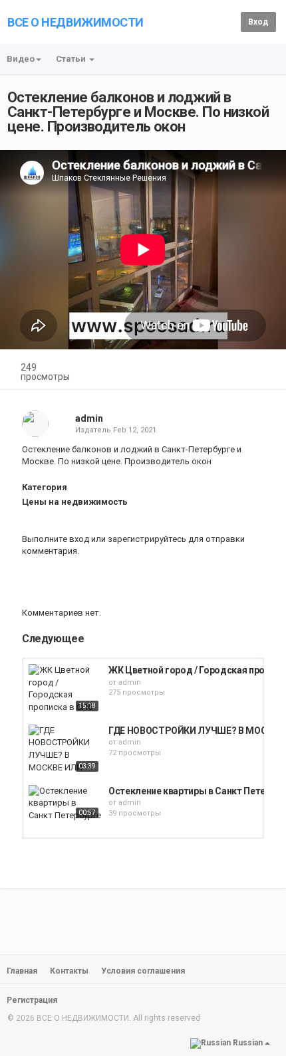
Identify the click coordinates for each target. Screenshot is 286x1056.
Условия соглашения (143, 971)
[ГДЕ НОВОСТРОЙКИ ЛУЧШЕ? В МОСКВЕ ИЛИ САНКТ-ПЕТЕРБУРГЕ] (65, 750)
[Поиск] (228, 21)
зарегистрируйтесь (147, 539)
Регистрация (32, 1000)
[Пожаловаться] (263, 369)
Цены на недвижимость (75, 502)
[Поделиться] (231, 369)
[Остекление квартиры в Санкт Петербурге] (65, 803)
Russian (248, 1042)
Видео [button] (21, 59)
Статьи (72, 59)
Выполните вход (55, 539)
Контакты (69, 971)
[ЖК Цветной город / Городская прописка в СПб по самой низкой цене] (65, 689)
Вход (258, 22)
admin (89, 418)
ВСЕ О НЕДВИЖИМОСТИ (75, 22)
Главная (22, 971)
